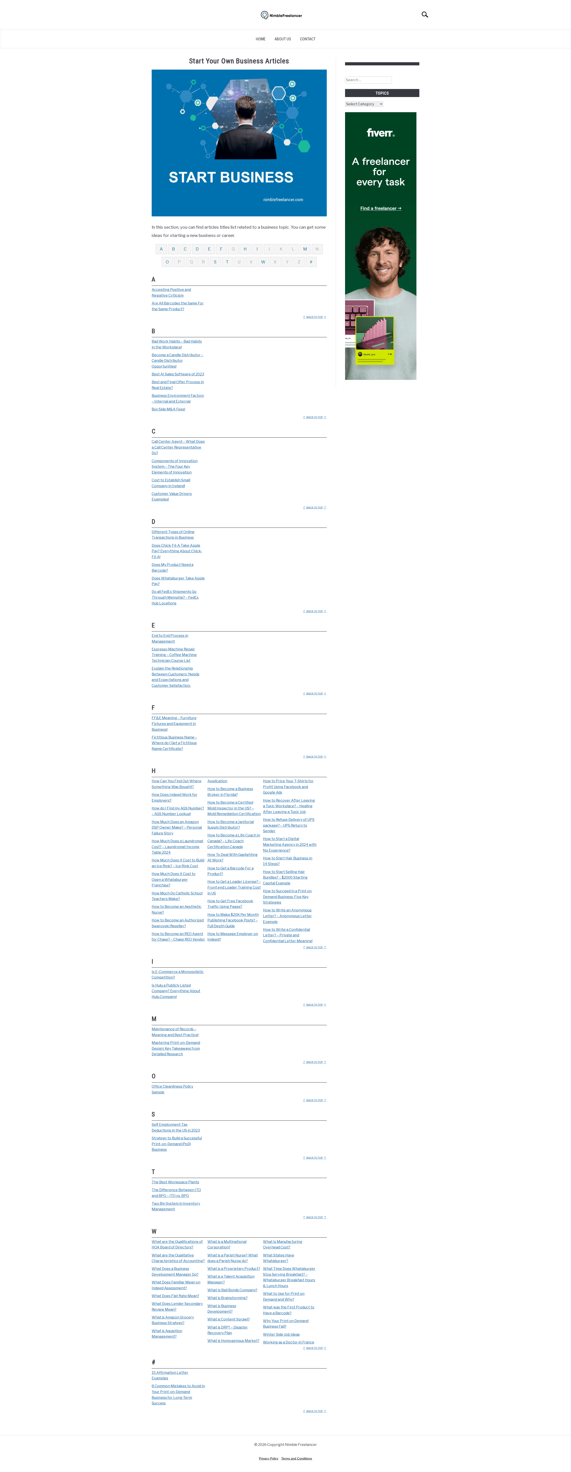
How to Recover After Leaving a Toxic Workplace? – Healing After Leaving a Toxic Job (289, 806)
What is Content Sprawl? (228, 1319)
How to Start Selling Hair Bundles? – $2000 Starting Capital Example (285, 877)
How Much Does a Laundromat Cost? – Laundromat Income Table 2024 (177, 847)
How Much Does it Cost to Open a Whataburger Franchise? (173, 879)
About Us (283, 39)
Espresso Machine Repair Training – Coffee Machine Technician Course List (174, 655)
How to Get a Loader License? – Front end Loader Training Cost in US (234, 887)
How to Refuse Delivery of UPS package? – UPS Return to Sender (288, 825)
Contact (307, 39)
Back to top (314, 317)
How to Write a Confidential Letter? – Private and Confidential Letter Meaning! (287, 935)
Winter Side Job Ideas (281, 1334)
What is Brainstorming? (227, 1298)
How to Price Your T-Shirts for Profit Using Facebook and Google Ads (288, 787)
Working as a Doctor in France (288, 1342)
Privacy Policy (268, 1458)
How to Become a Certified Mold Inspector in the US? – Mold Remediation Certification (234, 808)
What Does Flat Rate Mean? (175, 1296)
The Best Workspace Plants (175, 1182)
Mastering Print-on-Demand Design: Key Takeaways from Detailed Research (176, 1048)
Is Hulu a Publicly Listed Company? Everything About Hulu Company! (176, 991)
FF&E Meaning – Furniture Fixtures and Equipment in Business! (174, 723)
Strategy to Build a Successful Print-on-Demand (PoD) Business (177, 1144)
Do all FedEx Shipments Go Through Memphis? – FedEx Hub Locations (175, 597)
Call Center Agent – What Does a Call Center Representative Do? (178, 447)
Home (261, 39)
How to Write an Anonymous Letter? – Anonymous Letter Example (287, 916)
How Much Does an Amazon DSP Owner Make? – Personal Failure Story (177, 827)
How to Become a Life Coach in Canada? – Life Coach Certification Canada (233, 841)
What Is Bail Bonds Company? (232, 1290)
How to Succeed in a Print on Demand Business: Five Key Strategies (287, 897)
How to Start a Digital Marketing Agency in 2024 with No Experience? (290, 844)
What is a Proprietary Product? (233, 1269)
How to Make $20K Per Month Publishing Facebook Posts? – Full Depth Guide (233, 920)
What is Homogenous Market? (233, 1341)
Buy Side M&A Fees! (168, 409)
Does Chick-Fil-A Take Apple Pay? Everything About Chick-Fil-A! (177, 551)
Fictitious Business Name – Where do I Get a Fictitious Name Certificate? (174, 743)
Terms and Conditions (296, 1458)
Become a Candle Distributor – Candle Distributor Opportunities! (177, 361)
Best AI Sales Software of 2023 (178, 374)
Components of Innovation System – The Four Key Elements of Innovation (175, 466)
